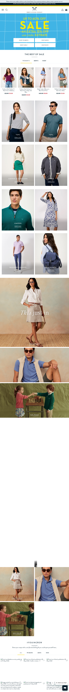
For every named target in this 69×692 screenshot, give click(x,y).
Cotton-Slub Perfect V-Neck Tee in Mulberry (8, 89)
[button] (11, 669)
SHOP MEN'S (45, 40)
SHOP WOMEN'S (23, 40)
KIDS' (44, 61)
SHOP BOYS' (45, 45)
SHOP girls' (24, 45)
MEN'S (36, 61)
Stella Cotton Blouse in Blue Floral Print (43, 89)
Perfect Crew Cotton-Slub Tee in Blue (60, 89)
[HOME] (34, 9)
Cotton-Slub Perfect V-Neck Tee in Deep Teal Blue (26, 90)
